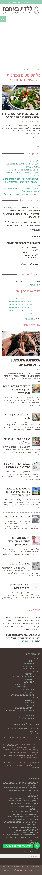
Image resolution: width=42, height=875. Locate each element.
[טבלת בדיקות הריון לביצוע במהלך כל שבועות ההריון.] (36, 466)
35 (28, 310)
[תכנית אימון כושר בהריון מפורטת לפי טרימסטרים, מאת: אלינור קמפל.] (36, 491)
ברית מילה (28, 715)
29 (22, 307)
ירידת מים (28, 702)
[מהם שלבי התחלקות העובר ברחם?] (36, 417)
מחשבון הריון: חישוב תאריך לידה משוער (23, 169)
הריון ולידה (17, 207)
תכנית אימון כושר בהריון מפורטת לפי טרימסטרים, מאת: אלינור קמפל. (17, 492)
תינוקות (33, 713)
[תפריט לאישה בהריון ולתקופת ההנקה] (36, 587)
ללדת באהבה (36, 121)
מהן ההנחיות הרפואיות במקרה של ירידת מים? (21, 832)
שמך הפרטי (35, 236)
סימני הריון (28, 674)
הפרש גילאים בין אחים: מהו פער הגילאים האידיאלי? (19, 788)
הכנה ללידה (28, 700)
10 (31, 301)
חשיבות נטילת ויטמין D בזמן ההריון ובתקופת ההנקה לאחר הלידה (16, 389)
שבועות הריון (21, 2)
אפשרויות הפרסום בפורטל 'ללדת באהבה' (22, 728)
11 (28, 301)
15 (16, 301)
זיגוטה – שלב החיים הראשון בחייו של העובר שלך (20, 194)
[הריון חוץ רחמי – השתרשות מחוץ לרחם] (36, 441)
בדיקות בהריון (27, 681)
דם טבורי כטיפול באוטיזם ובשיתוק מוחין (23, 695)
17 (10, 301)
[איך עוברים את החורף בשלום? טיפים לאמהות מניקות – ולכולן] (36, 540)
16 (13, 301)
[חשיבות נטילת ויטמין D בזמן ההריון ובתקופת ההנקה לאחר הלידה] (36, 388)
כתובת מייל (35, 230)
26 (31, 307)
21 (22, 304)
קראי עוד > (36, 137)
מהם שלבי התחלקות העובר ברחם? (16, 415)
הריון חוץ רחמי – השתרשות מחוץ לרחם (17, 440)
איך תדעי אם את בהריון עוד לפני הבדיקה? (22, 798)
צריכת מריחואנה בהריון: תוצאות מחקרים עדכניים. (20, 179)
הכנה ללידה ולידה (29, 252)
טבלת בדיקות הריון (21, 684)
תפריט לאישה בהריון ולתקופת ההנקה (20, 586)
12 (25, 301)
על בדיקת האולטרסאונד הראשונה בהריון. (22, 827)
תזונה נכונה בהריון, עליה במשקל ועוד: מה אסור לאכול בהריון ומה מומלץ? (21, 115)
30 (19, 307)
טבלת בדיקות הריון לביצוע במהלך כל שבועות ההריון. (17, 465)
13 (22, 301)
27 (28, 307)
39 (16, 310)
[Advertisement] (21, 42)
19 (28, 304)
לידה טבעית (28, 705)
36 (25, 310)
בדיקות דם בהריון (21, 687)
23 (16, 304)
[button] (3, 19)
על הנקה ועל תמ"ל (25, 718)
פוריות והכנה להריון (29, 247)
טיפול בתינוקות (30, 255)
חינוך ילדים (32, 257)
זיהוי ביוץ (37, 2)
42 (31, 313)
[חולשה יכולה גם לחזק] (36, 566)
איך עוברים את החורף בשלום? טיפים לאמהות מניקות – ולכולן (19, 541)
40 (13, 310)
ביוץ (30, 661)
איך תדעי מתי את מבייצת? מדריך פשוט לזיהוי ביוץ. (19, 803)
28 (25, 307)
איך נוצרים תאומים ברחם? (17, 516)
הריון (34, 250)
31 (16, 307)
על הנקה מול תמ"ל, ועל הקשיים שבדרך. (23, 814)
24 (13, 304)
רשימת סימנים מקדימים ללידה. (26, 829)
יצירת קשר (32, 731)
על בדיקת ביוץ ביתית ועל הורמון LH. (24, 819)
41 (10, 310)
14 (19, 301)
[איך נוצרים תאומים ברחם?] (36, 519)
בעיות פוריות (27, 666)
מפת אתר (33, 733)
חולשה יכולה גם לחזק (19, 563)
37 (22, 310)
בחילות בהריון (27, 689)
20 (25, 304)
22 (19, 304)
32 (13, 307)
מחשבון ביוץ (30, 2)
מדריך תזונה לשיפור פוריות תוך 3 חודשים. (22, 801)
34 (31, 310)
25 (10, 304)
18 (31, 304)
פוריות (34, 658)
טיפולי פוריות (27, 668)
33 (10, 307)
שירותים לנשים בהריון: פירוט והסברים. (25, 362)
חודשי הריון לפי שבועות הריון (22, 676)
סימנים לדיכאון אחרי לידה (23, 708)
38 (19, 310)
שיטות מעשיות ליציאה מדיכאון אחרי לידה (18, 710)
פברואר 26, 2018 (25, 121)
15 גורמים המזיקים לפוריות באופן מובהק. (22, 811)
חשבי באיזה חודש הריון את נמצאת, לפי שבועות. (20, 816)
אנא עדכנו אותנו (28, 641)
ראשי (38, 69)
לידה (34, 697)
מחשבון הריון (13, 2)
